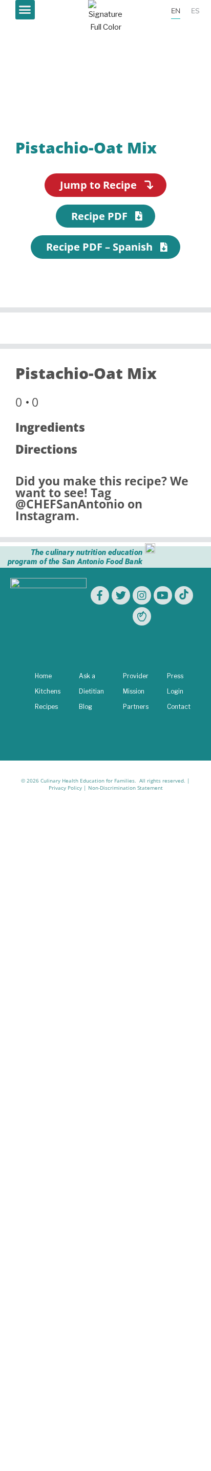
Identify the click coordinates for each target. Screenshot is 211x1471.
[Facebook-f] (100, 595)
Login (175, 691)
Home (43, 676)
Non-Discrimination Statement (125, 787)
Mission (133, 691)
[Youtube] (163, 595)
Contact (179, 706)
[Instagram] (142, 595)
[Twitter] (121, 595)
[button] (25, 9)
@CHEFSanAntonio (69, 504)
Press (175, 676)
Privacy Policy (65, 787)
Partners (136, 706)
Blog (85, 706)
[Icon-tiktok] (184, 595)
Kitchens (47, 691)
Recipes (46, 706)
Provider (136, 676)
